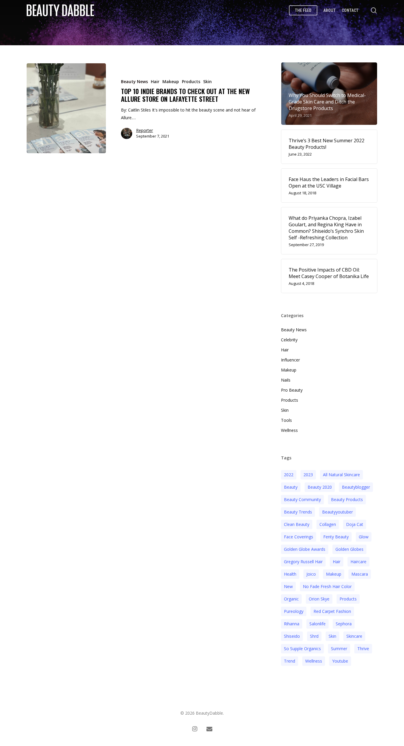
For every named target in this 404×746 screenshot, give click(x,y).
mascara (359, 574)
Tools (286, 420)
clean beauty (296, 524)
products (348, 599)
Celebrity (289, 340)
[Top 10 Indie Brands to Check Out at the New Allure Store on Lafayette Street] (66, 108)
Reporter (144, 130)
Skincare (354, 636)
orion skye (319, 599)
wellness (313, 661)
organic (291, 599)
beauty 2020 (320, 487)
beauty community (302, 499)
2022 (288, 474)
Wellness (289, 430)
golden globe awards (304, 549)
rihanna (291, 623)
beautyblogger (356, 487)
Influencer (290, 360)
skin (332, 636)
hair (336, 561)
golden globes (349, 549)
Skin (207, 81)
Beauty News (134, 81)
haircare (358, 561)
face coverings (298, 537)
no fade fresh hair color (327, 586)
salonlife (317, 623)
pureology (293, 611)
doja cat (354, 524)
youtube (340, 661)
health (290, 574)
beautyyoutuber (337, 512)
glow (364, 537)
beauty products (347, 499)
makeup (333, 574)
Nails (285, 380)
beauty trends (298, 512)
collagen (327, 524)
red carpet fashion (332, 611)
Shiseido (292, 636)
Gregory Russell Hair (303, 561)
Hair (155, 81)
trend (289, 661)
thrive (363, 648)
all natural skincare (341, 474)
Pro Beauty (292, 390)
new (288, 586)
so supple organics (302, 648)
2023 (308, 474)
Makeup (170, 81)
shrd (314, 636)
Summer (339, 648)
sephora (344, 623)
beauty (291, 487)
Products (191, 81)
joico (311, 574)
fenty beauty (336, 537)
